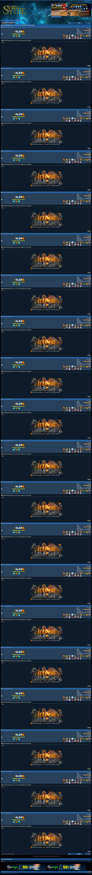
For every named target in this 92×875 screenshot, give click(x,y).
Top (88, 871)
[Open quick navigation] (90, 20)
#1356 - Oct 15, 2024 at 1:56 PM (7, 647)
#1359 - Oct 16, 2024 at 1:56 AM (7, 771)
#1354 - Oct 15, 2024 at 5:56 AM (7, 564)
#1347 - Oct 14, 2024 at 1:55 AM (7, 275)
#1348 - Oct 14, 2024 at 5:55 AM (7, 316)
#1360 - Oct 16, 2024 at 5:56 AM (7, 812)
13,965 (89, 29)
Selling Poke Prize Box (54, 856)
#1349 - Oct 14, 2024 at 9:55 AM (7, 357)
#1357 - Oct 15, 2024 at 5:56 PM (7, 688)
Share (89, 107)
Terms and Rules (89, 873)
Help (83, 871)
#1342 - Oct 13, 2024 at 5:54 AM (7, 68)
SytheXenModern (4, 871)
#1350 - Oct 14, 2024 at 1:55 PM (7, 399)
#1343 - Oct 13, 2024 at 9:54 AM (7, 109)
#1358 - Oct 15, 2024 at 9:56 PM (7, 730)
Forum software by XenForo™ (9, 873)
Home (86, 871)
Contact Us (80, 871)
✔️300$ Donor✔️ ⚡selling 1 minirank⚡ (41, 856)
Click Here (89, 32)
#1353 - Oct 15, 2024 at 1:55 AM (7, 523)
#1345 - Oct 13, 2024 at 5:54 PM (7, 192)
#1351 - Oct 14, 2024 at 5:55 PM (7, 440)
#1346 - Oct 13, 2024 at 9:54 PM (7, 233)
